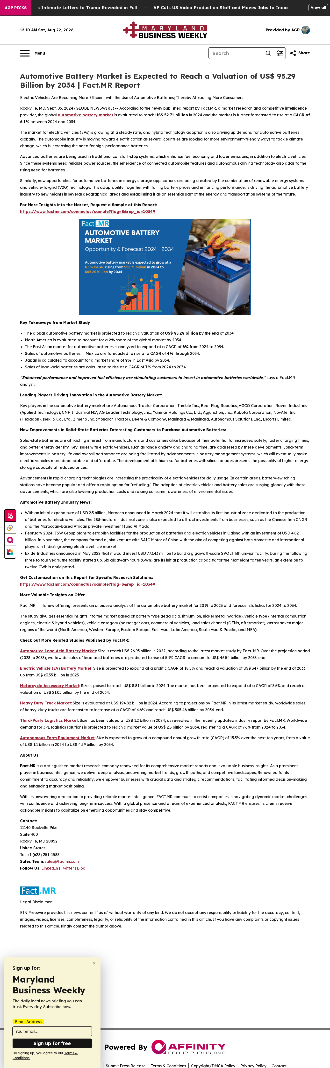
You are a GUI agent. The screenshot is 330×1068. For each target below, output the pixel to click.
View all (318, 7)
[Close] (94, 963)
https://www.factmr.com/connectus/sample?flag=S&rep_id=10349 (87, 211)
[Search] (268, 53)
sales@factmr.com (62, 861)
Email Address (28, 1021)
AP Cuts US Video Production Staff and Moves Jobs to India (220, 7)
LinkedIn (49, 868)
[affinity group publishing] (10, 540)
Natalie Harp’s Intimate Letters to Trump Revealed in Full (72, 7)
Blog (81, 868)
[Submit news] (10, 516)
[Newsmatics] (10, 552)
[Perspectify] (10, 528)
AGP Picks (16, 7)
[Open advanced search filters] (280, 53)
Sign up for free (52, 1043)
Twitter (67, 868)
